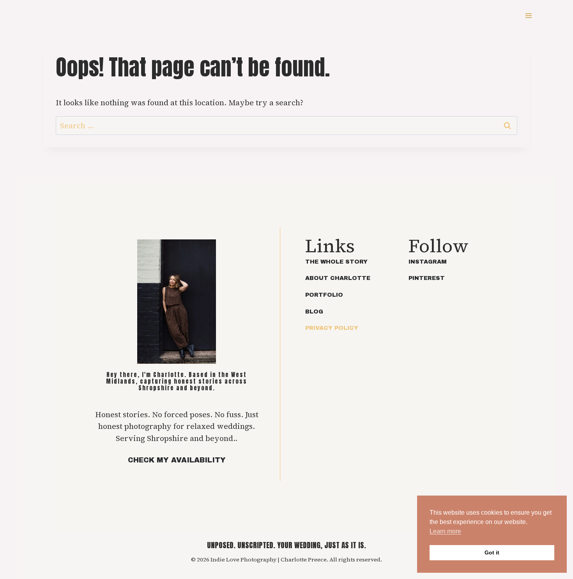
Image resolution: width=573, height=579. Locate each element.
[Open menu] (528, 15)
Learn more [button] (445, 531)
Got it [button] (492, 552)
